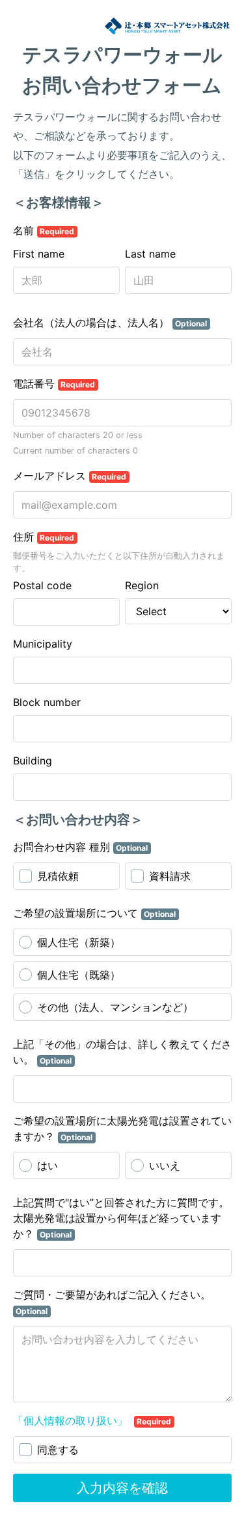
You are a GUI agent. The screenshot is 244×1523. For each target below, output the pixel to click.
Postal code (42, 585)
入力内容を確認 (122, 1488)
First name (38, 253)
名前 (44, 230)
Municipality (42, 643)
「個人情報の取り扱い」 (72, 1420)
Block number (47, 702)
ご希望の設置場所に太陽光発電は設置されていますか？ (122, 1128)
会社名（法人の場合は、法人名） (110, 322)
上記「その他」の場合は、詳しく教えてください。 (122, 1052)
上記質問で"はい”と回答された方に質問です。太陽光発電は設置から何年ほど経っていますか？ (121, 1218)
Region (142, 585)
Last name (150, 253)
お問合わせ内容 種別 (80, 846)
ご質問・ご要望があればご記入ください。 (112, 1302)
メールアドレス (70, 475)
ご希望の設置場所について (94, 913)
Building (32, 760)
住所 (44, 536)
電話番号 (54, 383)
